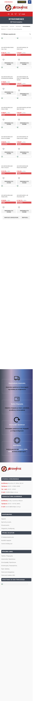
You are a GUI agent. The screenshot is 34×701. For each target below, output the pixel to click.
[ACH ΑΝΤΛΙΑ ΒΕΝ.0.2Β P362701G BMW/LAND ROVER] (24, 71)
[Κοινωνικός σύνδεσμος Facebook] (29, 2)
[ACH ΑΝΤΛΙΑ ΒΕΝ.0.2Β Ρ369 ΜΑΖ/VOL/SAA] (24, 102)
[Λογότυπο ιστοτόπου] (16, 7)
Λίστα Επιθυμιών (6, 543)
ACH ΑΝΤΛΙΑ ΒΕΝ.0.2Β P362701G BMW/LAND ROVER (23, 78)
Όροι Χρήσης (5, 569)
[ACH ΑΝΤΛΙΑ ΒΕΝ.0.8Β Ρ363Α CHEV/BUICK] (24, 160)
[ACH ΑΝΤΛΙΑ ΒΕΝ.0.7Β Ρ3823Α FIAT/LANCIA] (24, 131)
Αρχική (3, 519)
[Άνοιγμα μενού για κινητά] (8, 14)
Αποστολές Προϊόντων (8, 559)
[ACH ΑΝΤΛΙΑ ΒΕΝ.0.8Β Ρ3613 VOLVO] (8, 160)
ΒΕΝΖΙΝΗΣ (18, 26)
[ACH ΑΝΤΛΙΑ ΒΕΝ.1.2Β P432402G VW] (24, 189)
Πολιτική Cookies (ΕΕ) (8, 575)
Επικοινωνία (5, 525)
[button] (8, 64)
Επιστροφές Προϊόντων (8, 562)
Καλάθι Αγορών (6, 540)
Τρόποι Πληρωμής (7, 556)
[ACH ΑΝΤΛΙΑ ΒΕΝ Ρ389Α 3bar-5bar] (8, 42)
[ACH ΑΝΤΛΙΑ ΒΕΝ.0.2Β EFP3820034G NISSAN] (8, 71)
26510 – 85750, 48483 (14, 503)
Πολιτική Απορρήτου (7, 572)
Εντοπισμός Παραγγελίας (9, 565)
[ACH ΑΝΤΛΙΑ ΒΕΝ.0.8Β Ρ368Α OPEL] (8, 189)
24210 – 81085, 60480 (14, 486)
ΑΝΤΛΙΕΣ (12, 26)
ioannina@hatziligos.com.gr (13, 506)
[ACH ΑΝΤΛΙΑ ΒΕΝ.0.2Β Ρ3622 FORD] (8, 102)
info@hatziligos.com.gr (12, 492)
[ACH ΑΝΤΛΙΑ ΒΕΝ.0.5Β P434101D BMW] (8, 131)
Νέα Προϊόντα (21, 1)
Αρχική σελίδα (4, 26)
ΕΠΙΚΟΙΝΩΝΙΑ (9, 2)
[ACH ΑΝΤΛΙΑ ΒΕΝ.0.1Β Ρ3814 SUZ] (24, 42)
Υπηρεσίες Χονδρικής (8, 528)
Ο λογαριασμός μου (7, 537)
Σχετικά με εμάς (6, 522)
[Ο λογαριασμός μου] (12, 14)
